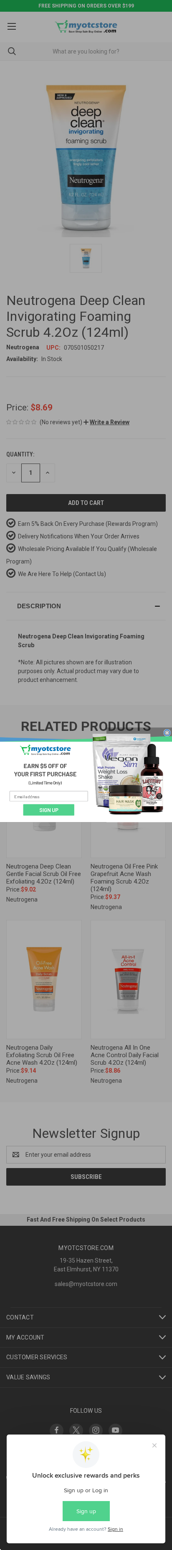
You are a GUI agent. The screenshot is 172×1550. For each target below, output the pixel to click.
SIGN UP (48, 810)
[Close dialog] (167, 732)
